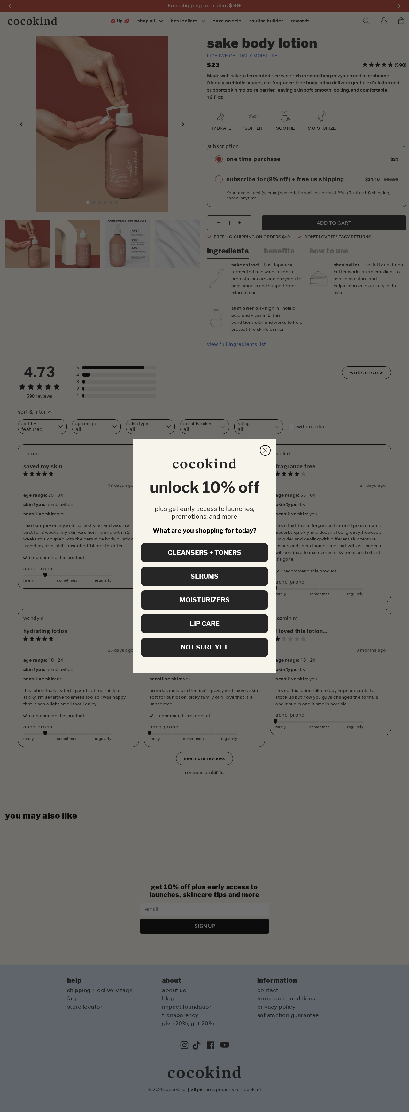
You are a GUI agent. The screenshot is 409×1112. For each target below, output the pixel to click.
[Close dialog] (265, 450)
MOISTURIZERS (205, 600)
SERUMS (204, 576)
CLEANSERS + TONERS (204, 552)
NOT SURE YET (204, 647)
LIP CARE (205, 623)
